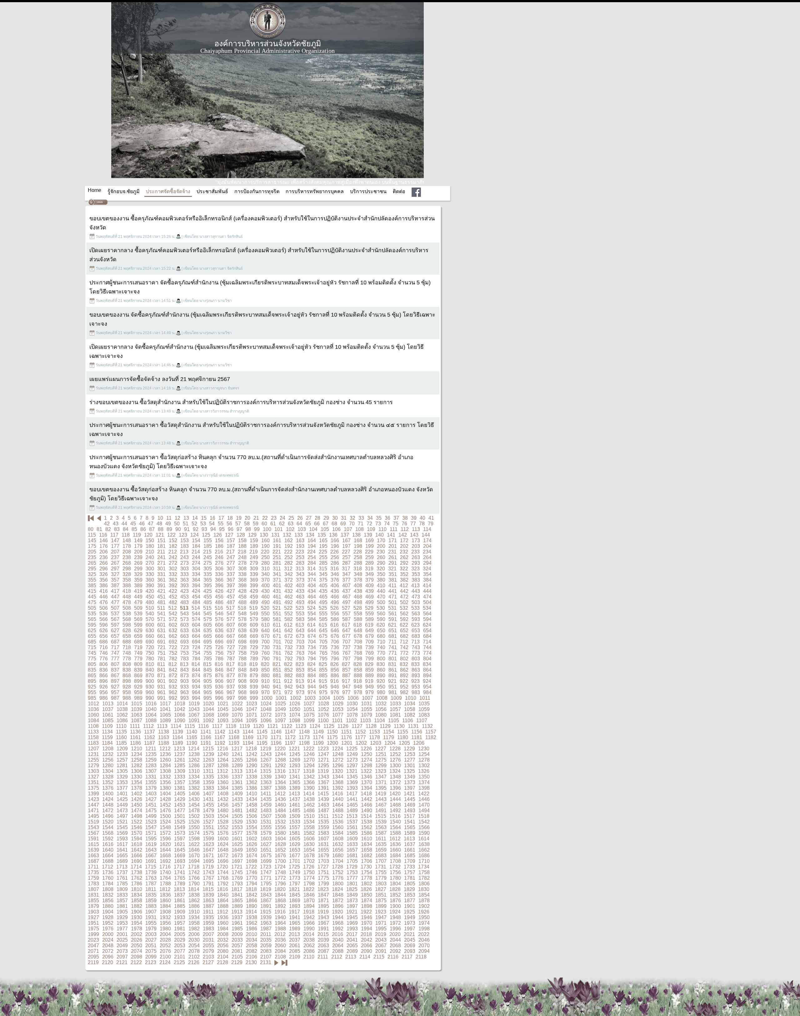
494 (312, 602)
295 (92, 568)
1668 (165, 855)
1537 (352, 821)
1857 (122, 900)
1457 (237, 805)
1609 (352, 838)
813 (184, 664)
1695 (208, 861)
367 (231, 580)
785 (207, 658)
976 (335, 692)
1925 (409, 911)
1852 (395, 895)
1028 (323, 703)
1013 (107, 703)
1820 (280, 889)
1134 (107, 731)
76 (404, 523)
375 (323, 580)
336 (219, 574)
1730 (366, 866)
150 (150, 540)
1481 (237, 810)
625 (92, 630)
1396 (395, 788)
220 (265, 551)
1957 (179, 923)
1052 (323, 709)
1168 (233, 737)
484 (196, 602)
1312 (222, 771)
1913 (236, 911)
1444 (395, 799)
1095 (251, 720)
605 (207, 625)
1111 (135, 726)
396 (219, 585)
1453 (179, 805)
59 (255, 523)
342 (288, 574)
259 (369, 557)
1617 (122, 844)
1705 (352, 861)
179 (138, 546)
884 (312, 675)
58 (247, 523)
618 (357, 625)
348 (358, 574)
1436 (280, 799)
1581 (294, 833)
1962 (251, 923)
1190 (191, 743)
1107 (421, 720)
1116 (203, 726)
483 (184, 602)
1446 (424, 799)
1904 (107, 911)
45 (133, 523)
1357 (179, 782)
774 (427, 653)
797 (346, 658)
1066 (179, 715)
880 (265, 675)
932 (173, 686)
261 (392, 557)
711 (392, 641)
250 (265, 557)
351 (392, 574)
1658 (366, 850)
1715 (150, 866)
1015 (136, 703)
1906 (136, 911)
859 (369, 670)
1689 (122, 861)
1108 (93, 726)
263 (416, 557)
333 (184, 574)
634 (196, 630)
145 (92, 540)
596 (103, 625)
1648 (222, 850)
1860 (165, 900)
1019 (194, 703)
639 (254, 630)
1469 (409, 805)
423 (184, 591)
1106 (407, 720)
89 (169, 529)
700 (265, 641)
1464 (337, 805)
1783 (93, 883)
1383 (208, 788)
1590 (424, 833)
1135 (121, 731)
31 (344, 518)
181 (161, 546)
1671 (208, 855)
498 (358, 602)
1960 (222, 923)
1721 (236, 866)
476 (103, 602)
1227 (380, 748)
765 (323, 653)
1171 (276, 737)
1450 (136, 805)
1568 (107, 833)
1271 (323, 760)
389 (138, 585)
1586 (366, 833)
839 (138, 670)
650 (381, 630)
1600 (222, 838)
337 (231, 574)
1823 (323, 889)
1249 (352, 754)
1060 (93, 715)
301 (161, 568)
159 (254, 540)
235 (92, 557)
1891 (266, 906)
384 (427, 580)
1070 (237, 715)
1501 (179, 816)
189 (254, 546)
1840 (222, 895)
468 (358, 596)
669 (254, 636)
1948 (395, 917)
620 (381, 625)
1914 (251, 911)
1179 (388, 737)
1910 (194, 911)
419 (138, 591)
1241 (237, 754)
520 (265, 608)
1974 (424, 923)
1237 (179, 754)
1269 (294, 760)
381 (392, 580)
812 (172, 664)
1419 (380, 793)
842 (173, 670)
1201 (346, 743)
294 (427, 563)
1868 (280, 900)
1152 (360, 731)
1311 (208, 771)
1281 (122, 765)
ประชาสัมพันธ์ (212, 191)
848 (242, 670)
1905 (122, 911)
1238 (194, 754)
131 (275, 535)
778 (126, 658)
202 (404, 546)
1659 (381, 850)
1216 (222, 748)
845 (207, 670)
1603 (266, 838)
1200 (332, 743)
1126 (343, 726)
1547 (151, 827)
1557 (294, 827)
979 (369, 692)
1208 (107, 748)
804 (427, 658)
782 (173, 658)
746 (103, 653)
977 (346, 692)
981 (392, 692)
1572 (165, 833)
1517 (409, 816)
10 (160, 518)
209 (138, 551)
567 (115, 619)
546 (219, 613)
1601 (237, 838)
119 (137, 535)
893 (416, 675)
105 (325, 529)
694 (196, 641)
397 (231, 585)
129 (252, 535)
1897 (352, 906)
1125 (328, 726)
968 (242, 692)
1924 (395, 911)
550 (265, 613)
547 (231, 613)
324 (427, 568)
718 (126, 647)
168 (358, 540)
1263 (208, 760)
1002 (295, 698)
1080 (381, 715)
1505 (237, 816)
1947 (381, 917)
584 (312, 619)
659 (138, 636)
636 (219, 630)
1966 (309, 923)
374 (312, 580)
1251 (381, 754)
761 (277, 653)
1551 (208, 827)
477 (115, 602)
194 (312, 546)
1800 (337, 883)
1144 (247, 731)
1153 (374, 731)
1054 (352, 709)
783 (184, 658)
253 (300, 557)
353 (416, 574)
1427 (151, 799)
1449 (122, 805)
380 (381, 580)
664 (196, 636)
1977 (122, 928)
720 (150, 647)
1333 (179, 776)
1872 (337, 900)
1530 (251, 821)
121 (160, 535)
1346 (366, 776)
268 (126, 563)
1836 (165, 895)
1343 (323, 776)
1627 (266, 844)
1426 (136, 799)
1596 (165, 838)
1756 (395, 872)
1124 (314, 726)
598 (126, 625)
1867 (266, 900)
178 (126, 546)
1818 (251, 889)
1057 (395, 709)
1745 (237, 872)
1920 (337, 911)
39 (414, 518)
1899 (381, 906)
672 (288, 636)
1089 (165, 720)
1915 (265, 911)
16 (212, 518)
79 (430, 523)
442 (404, 591)
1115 (189, 726)
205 (92, 551)
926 (103, 686)
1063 (136, 715)
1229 (409, 748)
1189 (177, 743)
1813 (179, 889)
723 (184, 647)
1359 (208, 782)
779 (138, 658)
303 (184, 568)
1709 (409, 861)
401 (277, 585)
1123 (300, 726)
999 (254, 698)
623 (415, 625)
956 (103, 692)
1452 (165, 805)
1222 (308, 748)
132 (287, 535)
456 (219, 596)
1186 (135, 743)
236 (103, 557)
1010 (410, 698)
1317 (294, 771)
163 (300, 540)
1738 (136, 872)
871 (161, 675)
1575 (208, 833)
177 (115, 546)
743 (416, 647)
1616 (107, 844)
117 (114, 535)
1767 (208, 878)
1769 (237, 878)
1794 (251, 883)
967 (231, 692)
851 (277, 670)
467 (346, 596)
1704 (337, 861)
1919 (323, 911)
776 (103, 658)
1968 (337, 923)
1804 (395, 883)
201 (392, 546)
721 (161, 647)
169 (369, 540)
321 (392, 568)
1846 (309, 895)
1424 (107, 799)
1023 (251, 703)
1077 (337, 715)
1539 (381, 821)
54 (212, 523)
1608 (337, 838)
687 (115, 641)
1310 (194, 771)
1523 (151, 821)
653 (416, 630)
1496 (107, 816)
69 (343, 523)
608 (242, 625)
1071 (251, 715)
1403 (151, 793)
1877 (409, 900)
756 (219, 653)
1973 (409, 923)
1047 (251, 709)
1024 (266, 703)
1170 (262, 737)
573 (184, 619)
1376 (107, 788)
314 (311, 568)
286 (335, 563)
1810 (136, 889)
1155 (402, 731)
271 (161, 563)
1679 (323, 855)
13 (186, 518)
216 (219, 551)
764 (312, 653)
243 (184, 557)
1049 (280, 709)
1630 (309, 844)
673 (300, 636)
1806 (424, 883)
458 (242, 596)
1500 (165, 816)
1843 (266, 895)
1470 (424, 805)
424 (196, 591)
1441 (352, 799)
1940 (280, 917)
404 (312, 585)
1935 (208, 917)
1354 (136, 782)
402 (288, 585)
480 (150, 602)
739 (369, 647)
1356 (165, 782)
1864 (222, 900)
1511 (323, 816)
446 (103, 596)
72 (369, 523)
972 (288, 692)
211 (161, 551)
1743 (208, 872)
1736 (107, 872)
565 (92, 619)
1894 (309, 906)
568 (126, 619)
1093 (222, 720)
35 (379, 518)
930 (150, 686)
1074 (294, 715)
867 (115, 675)
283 (300, 563)
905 (207, 681)
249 (254, 557)
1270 (309, 760)
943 (300, 686)
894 (427, 675)
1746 (251, 872)
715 (92, 647)
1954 (136, 923)
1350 (424, 776)
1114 (176, 726)
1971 (381, 923)
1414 (308, 793)
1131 (413, 726)
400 (265, 585)
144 (426, 535)
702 (288, 641)
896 (103, 681)
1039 (136, 709)
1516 (395, 816)
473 (416, 596)
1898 (366, 906)
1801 (352, 883)
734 (312, 647)
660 (150, 636)
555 (323, 613)
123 (183, 535)
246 (219, 557)
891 (392, 675)
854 (312, 670)
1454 (194, 805)
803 (416, 658)
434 (312, 591)
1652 (280, 850)
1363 (266, 782)
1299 (381, 765)
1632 (337, 844)
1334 (194, 776)
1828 (395, 889)
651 (392, 630)
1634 (366, 844)
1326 (423, 771)
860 (381, 670)
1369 (352, 782)
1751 (323, 872)
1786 (136, 883)
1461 (294, 805)
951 (392, 686)
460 (265, 596)
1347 (381, 776)
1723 (265, 866)
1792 (222, 883)
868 (126, 675)
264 (427, 557)
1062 (122, 715)
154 (196, 540)
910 (265, 681)
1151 (346, 731)
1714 (136, 866)
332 (173, 574)
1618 (136, 844)
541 (161, 613)
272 (173, 563)
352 (404, 574)
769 (369, 653)
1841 (237, 895)
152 (173, 540)
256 (335, 557)
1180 (402, 737)
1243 (266, 754)
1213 (179, 748)
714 (427, 641)
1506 (251, 816)
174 (427, 540)
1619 (151, 844)
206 (103, 551)
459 (254, 596)
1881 (122, 906)
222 (288, 551)
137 (345, 535)
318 (357, 568)
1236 (165, 754)
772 (404, 653)
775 (92, 658)
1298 (366, 765)
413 (415, 585)
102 (290, 529)
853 (300, 670)
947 (346, 686)
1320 (337, 771)
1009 (396, 698)
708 (358, 641)
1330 (136, 776)
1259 (151, 760)
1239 (208, 754)
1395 (381, 788)
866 (103, 675)
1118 (231, 726)
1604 (280, 838)
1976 (107, 928)
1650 (251, 850)
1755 (381, 872)
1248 (337, 754)
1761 (122, 878)
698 (242, 641)
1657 (352, 850)
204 (427, 546)
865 (92, 675)
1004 (324, 698)
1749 (294, 872)
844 (196, 670)
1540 (395, 821)
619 (369, 625)
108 (359, 529)
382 (404, 580)
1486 (309, 810)
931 (161, 686)
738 (358, 647)
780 (150, 658)
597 (115, 625)
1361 (237, 782)
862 (404, 670)
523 (300, 608)
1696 (222, 861)
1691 (151, 861)
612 (288, 625)
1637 (409, 844)
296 (103, 568)
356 (103, 580)
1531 (266, 821)
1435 (266, 799)
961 (161, 692)
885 (323, 675)
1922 (366, 911)
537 (115, 613)
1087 (136, 720)
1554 (251, 827)
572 (173, 619)
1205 (404, 743)
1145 (262, 731)
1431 (208, 799)
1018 (179, 703)
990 (150, 698)
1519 (93, 821)
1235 (151, 754)
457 (231, 596)
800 (381, 658)
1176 (346, 737)
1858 (136, 900)
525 (323, 608)
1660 (395, 850)
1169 (247, 737)
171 (392, 540)
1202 (361, 743)
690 (150, 641)
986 (103, 698)
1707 (381, 861)
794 (312, 658)
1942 (309, 917)
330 (150, 574)
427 (231, 591)
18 (230, 518)
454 (196, 596)
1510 (309, 816)
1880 (107, 906)
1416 (337, 793)
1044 (208, 709)
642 (288, 630)
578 (242, 619)
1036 (93, 709)
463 (300, 596)
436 (335, 591)
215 (207, 551)
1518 (423, 816)
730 (265, 647)
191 (277, 546)
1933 (179, 917)
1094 (237, 720)
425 (207, 591)
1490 (366, 810)
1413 (294, 793)
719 (138, 647)
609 (254, 625)
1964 (280, 923)
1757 (409, 872)
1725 (294, 866)
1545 (122, 827)
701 (277, 641)
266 (103, 563)
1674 (251, 855)
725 (207, 647)
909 (254, 681)
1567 (93, 833)
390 (150, 585)
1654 (309, 850)
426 (219, 591)
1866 (251, 900)
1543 (93, 827)
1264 (222, 760)
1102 (351, 720)
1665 (122, 855)
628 (126, 630)
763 (300, 653)
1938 (251, 917)
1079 (366, 715)
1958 (194, 923)
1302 (424, 765)
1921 (352, 911)
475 (92, 602)
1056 (381, 709)
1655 (323, 850)
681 (392, 636)
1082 (409, 715)
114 (427, 529)
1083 (424, 715)
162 (288, 540)
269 (138, 563)
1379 (151, 788)
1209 (122, 748)
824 (311, 664)
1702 (309, 861)
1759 (93, 878)
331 (161, 574)
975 (323, 692)
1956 (165, 923)
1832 (107, 895)
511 (161, 608)
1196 (276, 743)
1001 (281, 698)
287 (346, 563)
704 (312, 641)
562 (404, 613)
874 (196, 675)
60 (264, 523)
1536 (337, 821)
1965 (294, 923)
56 (229, 523)
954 (427, 686)
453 (184, 596)
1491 (381, 810)
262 (404, 557)
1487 (323, 810)
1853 (409, 895)
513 (184, 608)
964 (196, 692)
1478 (194, 810)
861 (392, 670)
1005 (338, 698)
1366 (309, 782)
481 (161, 602)
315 (323, 568)
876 (219, 675)
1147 (290, 731)
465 (323, 596)
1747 (266, 872)
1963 (266, 923)
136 (333, 535)
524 (311, 608)
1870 (309, 900)
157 (231, 540)
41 (431, 518)
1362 (251, 782)
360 (150, 580)
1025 (280, 703)
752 (173, 653)
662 (173, 636)
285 (323, 563)
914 (311, 681)
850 (265, 670)
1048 (266, 709)
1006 (353, 698)
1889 (237, 906)
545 (207, 613)
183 (184, 546)
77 (413, 523)
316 (334, 568)
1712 (107, 866)
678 (358, 636)
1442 (366, 799)
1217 (236, 748)
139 (368, 535)
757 (231, 653)
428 (242, 591)
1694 (194, 861)
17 (221, 518)
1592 (107, 838)
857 (346, 670)
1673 (237, 855)
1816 (222, 889)
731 (277, 647)
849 (254, 670)
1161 (135, 737)
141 (391, 535)
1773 (294, 878)
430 (265, 591)
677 (346, 636)
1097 (280, 720)
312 (288, 568)
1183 (93, 743)
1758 (424, 872)
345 (323, 574)
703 (300, 641)
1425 (122, 799)
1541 (409, 821)
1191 (205, 743)
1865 (237, 900)
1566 (424, 827)
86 (143, 529)
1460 (280, 805)
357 (115, 580)
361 (161, 580)
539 (138, 613)
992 (173, 698)
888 (358, 675)
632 (173, 630)
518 (242, 608)
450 (150, 596)
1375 (93, 788)
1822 (308, 889)
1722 (251, 866)
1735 (93, 872)
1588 (395, 833)
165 (323, 540)
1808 (107, 889)
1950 (424, 917)
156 (219, 540)
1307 (151, 771)
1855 (93, 900)
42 (107, 523)
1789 (179, 883)
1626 (251, 844)
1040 (151, 709)
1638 (424, 844)
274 (196, 563)
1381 (179, 788)
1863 (208, 900)
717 (115, 647)
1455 (208, 805)
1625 (237, 844)
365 (207, 580)
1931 (151, 917)
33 (361, 518)
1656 (337, 850)
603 (184, 625)
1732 (395, 866)
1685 (409, 855)
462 (288, 596)
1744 (222, 872)
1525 (179, 821)
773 (416, 653)
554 (312, 613)
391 (161, 585)
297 (115, 568)
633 (184, 630)
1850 (366, 895)
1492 (395, 810)
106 (336, 529)
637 (231, 630)
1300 (395, 765)
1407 (208, 793)
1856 (107, 900)
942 (288, 686)
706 (335, 641)
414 (427, 585)
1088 (151, 720)
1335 (208, 776)
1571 (151, 833)
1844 (280, 895)
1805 (409, 883)
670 (265, 636)
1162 (149, 737)
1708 (395, 861)
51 (185, 523)
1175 (332, 737)
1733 (409, 866)
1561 (352, 827)
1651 (266, 850)
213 (184, 551)
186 (219, 546)
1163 (163, 737)
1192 (219, 743)
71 (360, 523)
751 (161, 653)
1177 (360, 737)
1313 (236, 771)
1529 (237, 821)
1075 (309, 715)
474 (427, 596)
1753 (352, 872)
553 (300, 613)
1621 (179, 844)
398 (242, 585)
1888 (222, 906)
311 (277, 568)
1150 (332, 731)
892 (404, 675)
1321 (352, 771)
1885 (179, 906)
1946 (366, 917)
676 (335, 636)
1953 (122, 923)
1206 (418, 743)
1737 (122, 872)
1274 (366, 760)
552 (288, 613)
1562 (366, 827)
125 (206, 535)
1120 (258, 726)
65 (308, 523)
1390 (309, 788)
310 (265, 568)
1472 (107, 810)
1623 (208, 844)
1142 (219, 731)
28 (317, 518)
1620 (165, 844)
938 (242, 686)
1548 (165, 827)
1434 (251, 799)
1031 (366, 703)
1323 (380, 771)
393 (184, 585)
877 (231, 675)
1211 (150, 748)
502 (404, 602)
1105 (393, 720)
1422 (423, 793)
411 (392, 585)
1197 (290, 743)
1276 (395, 760)
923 (415, 681)
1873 (352, 900)
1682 (366, 855)
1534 (309, 821)
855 (323, 670)
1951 (93, 923)
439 (369, 591)
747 (115, 653)
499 (369, 602)
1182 (430, 737)
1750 (309, 872)
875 (207, 675)
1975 (93, 928)
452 (173, 596)
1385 (237, 788)
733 (300, 647)
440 (381, 591)
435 (323, 591)
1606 (309, 838)
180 (150, 546)
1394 (366, 788)
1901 (409, 906)
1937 (237, 917)
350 (381, 574)
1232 (107, 754)
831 (392, 664)
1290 (251, 765)
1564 (395, 827)
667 (231, 636)
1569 (122, 833)
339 (254, 574)
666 (219, 636)
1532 (280, 821)
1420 (395, 793)
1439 (323, 799)
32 (352, 518)
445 (92, 596)
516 (219, 608)
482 (173, 602)
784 (196, 658)
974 (312, 692)
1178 (374, 737)
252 (288, 557)
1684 (395, 855)
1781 (409, 878)
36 (387, 518)
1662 (424, 850)
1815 (208, 889)
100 (267, 529)
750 (150, 653)
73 (378, 523)
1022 (237, 703)
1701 (294, 861)
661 (161, 636)
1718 (193, 866)
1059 (424, 709)
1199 (318, 743)
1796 (280, 883)
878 (242, 675)
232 (404, 551)
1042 (179, 709)
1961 (237, 923)
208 (126, 551)
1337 (237, 776)
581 (277, 619)
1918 (308, 911)
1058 (409, 709)
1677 (294, 855)
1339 (266, 776)
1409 (237, 793)
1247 (323, 754)
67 (325, 523)
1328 (107, 776)
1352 (107, 782)
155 (207, 540)
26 (300, 518)
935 (207, 686)
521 (276, 608)
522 (288, 608)
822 (288, 664)
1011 (424, 698)
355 (92, 580)
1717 (179, 866)
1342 (309, 776)
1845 (294, 895)
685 (92, 641)
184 (196, 546)
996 (219, 698)
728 (242, 647)
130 (264, 535)
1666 (136, 855)
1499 (151, 816)
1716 (165, 866)
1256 (107, 760)
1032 (381, 703)
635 (207, 630)
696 (219, 641)
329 (138, 574)
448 (126, 596)
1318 (308, 771)
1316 (280, 771)
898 (126, 681)
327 (115, 574)
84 (125, 529)
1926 (423, 911)
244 (196, 557)
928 (126, 686)
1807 (93, 889)
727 (231, 647)
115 (92, 535)
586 (335, 619)
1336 (222, 776)
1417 (352, 793)
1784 (107, 883)
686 (103, 641)
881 (277, 675)
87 (152, 529)
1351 (93, 782)
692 (173, 641)
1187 (149, 743)
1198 (304, 743)
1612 (395, 838)
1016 (151, 703)
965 (207, 692)
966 (219, 692)
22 (265, 518)
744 (427, 647)
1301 (409, 765)
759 (254, 653)
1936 (222, 917)
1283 (151, 765)
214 (196, 551)
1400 (107, 793)
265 (92, 563)
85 (134, 529)
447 (115, 596)
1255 (93, 760)
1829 (409, 889)
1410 (251, 793)
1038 (122, 709)
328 (126, 574)
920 (381, 681)
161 (277, 540)
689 (138, 641)
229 (369, 551)
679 (369, 636)
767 (346, 653)
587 (346, 619)
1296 (337, 765)
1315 (265, 771)
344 (312, 574)
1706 (366, 861)
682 (404, 636)
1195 (262, 743)
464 (312, 596)
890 (381, 675)
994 (196, 698)
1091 (194, 720)
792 (288, 658)
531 (392, 608)
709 (369, 641)
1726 (308, 866)
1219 (265, 748)
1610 (366, 838)
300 (150, 568)
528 (357, 608)
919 (369, 681)
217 (230, 551)
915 (323, 681)
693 (184, 641)
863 (416, 670)
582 (288, 619)
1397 (409, 788)
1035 (424, 703)
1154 (388, 731)
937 (231, 686)
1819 (265, 889)
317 (346, 568)
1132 (427, 726)
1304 (107, 771)
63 (290, 523)
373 (300, 580)
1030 (352, 703)
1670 (194, 855)
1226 (366, 748)
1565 (409, 827)
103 (302, 529)
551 (277, 613)
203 (416, 546)
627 (115, 630)
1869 (294, 900)
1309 (179, 771)
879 (254, 675)
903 (184, 681)
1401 (122, 793)
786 (219, 658)
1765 (179, 878)
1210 (136, 748)
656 (103, 636)
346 (335, 574)
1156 (416, 731)
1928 (107, 917)
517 (230, 608)
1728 (337, 866)
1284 (165, 765)
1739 (151, 872)
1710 (424, 861)
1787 (151, 883)
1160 (121, 737)
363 (184, 580)
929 (138, 686)
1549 (179, 827)
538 (126, 613)
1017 (165, 703)
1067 (194, 715)
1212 (165, 748)
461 (277, 596)
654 (427, 630)
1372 (395, 782)
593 (416, 619)
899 (138, 681)
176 (103, 546)
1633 (352, 844)
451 (161, 596)
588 (358, 619)
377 (346, 580)
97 (239, 529)
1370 (366, 782)
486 (219, 602)
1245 (294, 754)
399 (254, 585)
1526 (194, 821)
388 (126, 585)
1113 (162, 726)
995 (207, 698)
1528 (222, 821)
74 (387, 523)
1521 (122, 821)
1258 (136, 760)
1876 (395, 900)
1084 (93, 720)
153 (184, 540)
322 (404, 568)
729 (254, 647)
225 (323, 551)
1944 (337, 917)
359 (138, 580)
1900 (395, 906)
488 (242, 602)
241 (161, 557)
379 (369, 580)
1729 (352, 866)
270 (150, 563)
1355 (151, 782)
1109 (107, 726)
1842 (251, 895)
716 (103, 647)
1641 (122, 850)
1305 (122, 771)
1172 (290, 737)
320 (381, 568)
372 (288, 580)
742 (404, 647)
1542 (424, 821)
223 (300, 551)
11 (169, 518)
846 (219, 670)
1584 (337, 833)
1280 (107, 765)
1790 (194, 883)
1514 (366, 816)
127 (229, 535)
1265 (237, 760)
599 (138, 625)
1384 (222, 788)
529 (369, 608)
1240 (222, 754)
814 (196, 664)
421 (161, 591)
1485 (294, 810)
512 (172, 608)
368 (242, 580)
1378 (136, 788)
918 (357, 681)
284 (312, 563)
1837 (179, 895)
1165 (191, 737)
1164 (177, 737)
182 (173, 546)
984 (427, 692)
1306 (136, 771)
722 (173, 647)
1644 (165, 850)
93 (204, 529)
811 (161, 664)
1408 (222, 793)
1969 (352, 923)
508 (126, 608)
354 (427, 574)
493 (300, 602)
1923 (380, 911)
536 (103, 613)
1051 (309, 709)
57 (238, 523)
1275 (381, 760)
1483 (266, 810)
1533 (294, 821)
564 (427, 613)
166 (335, 540)
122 (171, 535)
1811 (150, 889)
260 (381, 557)
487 (231, 602)
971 (277, 692)
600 (150, 625)
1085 (107, 720)
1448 (107, 805)
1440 (337, 799)
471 (392, 596)
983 (416, 692)
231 (392, 551)
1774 (309, 878)
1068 (208, 715)
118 (126, 535)
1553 (237, 827)
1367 (323, 782)
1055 (366, 709)
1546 (136, 827)
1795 (266, 883)
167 (346, 540)
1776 (337, 878)
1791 (208, 883)
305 (207, 568)
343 (300, 574)
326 (103, 574)
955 (92, 692)
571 (161, 619)
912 (288, 681)
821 (276, 664)
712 (404, 641)
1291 (266, 765)
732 (288, 647)
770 (381, 653)
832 (404, 664)
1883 (151, 906)
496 (335, 602)
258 (358, 557)
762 (288, 653)
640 (265, 630)
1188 (163, 743)
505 (92, 608)
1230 (423, 748)
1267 (266, 760)
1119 (244, 726)
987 (115, 698)
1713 (122, 866)
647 (346, 630)
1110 (121, 726)
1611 (380, 838)
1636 (395, 844)
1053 (337, 709)
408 (358, 585)
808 (126, 664)
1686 (424, 855)
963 (184, 692)
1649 (237, 850)
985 (92, 698)
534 (427, 608)
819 (253, 664)
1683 (381, 855)
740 (381, 647)
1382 (194, 788)
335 (207, 574)
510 (150, 608)
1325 (409, 771)
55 (220, 523)
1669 (179, 855)
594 (427, 619)
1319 (323, 771)
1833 (122, 895)
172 (404, 540)
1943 (323, 917)
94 (213, 529)
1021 (222, 703)
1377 (122, 788)
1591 (93, 838)
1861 (179, 900)
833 (415, 664)
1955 (151, 923)
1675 (266, 855)
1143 (233, 731)
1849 (352, 895)
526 (334, 608)
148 (126, 540)
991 (161, 698)
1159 (107, 737)
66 (317, 523)
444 (427, 591)
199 (369, 546)
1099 (309, 720)
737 (346, 647)
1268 (280, 760)
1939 (266, 917)
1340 (280, 776)
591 (392, 619)
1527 (208, 821)
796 (335, 658)
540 (150, 613)
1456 (222, 805)
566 (103, 619)
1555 (266, 827)
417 (115, 591)
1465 (352, 805)
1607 (323, 838)
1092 (208, 720)
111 (394, 529)
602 (173, 625)
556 (335, 613)
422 (173, 591)
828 (357, 664)
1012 (93, 703)
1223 (323, 748)
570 (150, 619)
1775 (323, 878)
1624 (222, 844)
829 (369, 664)
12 (177, 518)
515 (207, 608)
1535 (323, 821)
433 (300, 591)
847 (231, 670)
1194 (247, 743)
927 (115, 686)
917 (346, 681)
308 (242, 568)
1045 (222, 709)
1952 (107, 923)
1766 (194, 878)
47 (150, 523)
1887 (208, 906)
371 (277, 580)
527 (346, 608)
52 (194, 523)
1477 (179, 810)
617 (346, 625)
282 (288, 563)
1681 (352, 855)
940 (265, 686)
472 (404, 596)
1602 (251, 838)
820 (265, 664)
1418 (366, 793)
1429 (179, 799)
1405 (179, 793)
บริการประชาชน (368, 191)
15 (204, 518)
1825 (352, 889)
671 (277, 636)
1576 (222, 833)
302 (173, 568)
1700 (280, 861)
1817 (236, 889)
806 (103, 664)
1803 (381, 883)
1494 (424, 810)
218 (242, 551)
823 (300, 664)
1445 (409, 799)
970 (265, 692)
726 (219, 647)
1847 (323, 895)
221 (276, 551)
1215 (208, 748)
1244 (280, 754)
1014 (122, 703)
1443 (381, 799)
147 (115, 540)
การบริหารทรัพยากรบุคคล (315, 191)
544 (196, 613)
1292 (280, 765)
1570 (136, 833)
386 (103, 585)
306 (219, 568)
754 (196, 653)
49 (168, 523)
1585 (352, 833)
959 (138, 692)
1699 (266, 861)
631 (161, 630)
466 (335, 596)
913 (300, 681)
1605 (294, 838)
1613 (409, 838)
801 (392, 658)
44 (124, 523)
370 (265, 580)
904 (196, 681)
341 (277, 574)
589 (369, 619)
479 (138, 602)
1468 (395, 805)
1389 (294, 788)
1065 (165, 715)
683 (416, 636)
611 (277, 625)
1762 (136, 878)
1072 (266, 715)
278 (242, 563)
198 (358, 546)
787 (231, 658)
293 (416, 563)
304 (196, 568)
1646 (194, 850)
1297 (352, 765)
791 (277, 658)
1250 (366, 754)
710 (381, 641)
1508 (280, 816)
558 (358, 613)
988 (126, 698)
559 (369, 613)
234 (427, 551)
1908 (165, 911)
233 (415, 551)
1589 (409, 833)
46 (142, 523)
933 (184, 686)
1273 (352, 760)
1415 (323, 793)
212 (172, 551)
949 (369, 686)
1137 (149, 731)
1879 (93, 906)
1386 (251, 788)
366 (219, 580)
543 (184, 613)
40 (422, 518)
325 (92, 574)
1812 (165, 889)
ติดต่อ (399, 191)
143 (414, 535)
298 (126, 568)
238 (126, 557)
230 (381, 551)
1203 (375, 743)
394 (196, 585)
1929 (122, 917)
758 (242, 653)
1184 (107, 743)
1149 (318, 731)
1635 (381, 844)
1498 (136, 816)
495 (323, 602)
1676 (280, 855)
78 (422, 523)
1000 (266, 698)
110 (382, 529)
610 (265, 625)
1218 (251, 748)
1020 (208, 703)
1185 (121, 743)
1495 (93, 816)
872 (173, 675)
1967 (323, 923)
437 (346, 591)
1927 (93, 917)
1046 (237, 709)
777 (115, 658)
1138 (163, 731)
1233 (122, 754)
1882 (136, 906)
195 (323, 546)
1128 (371, 726)
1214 (193, 748)
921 (392, 681)
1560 (337, 827)
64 (299, 523)
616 (334, 625)
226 (334, 551)
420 (150, 591)
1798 (309, 883)
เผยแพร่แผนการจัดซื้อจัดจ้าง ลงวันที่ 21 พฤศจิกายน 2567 (159, 379)
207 (115, 551)
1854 (424, 895)
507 (115, 608)
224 (311, 551)
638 (242, 630)
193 (300, 546)
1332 (165, 776)
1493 (409, 810)
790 (265, 658)
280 (265, 563)
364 (196, 580)
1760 (107, 878)
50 (177, 523)
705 (323, 641)
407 (346, 585)
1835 (151, 895)
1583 (323, 833)
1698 (251, 861)
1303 (93, 771)
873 (184, 675)
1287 (208, 765)
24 (282, 518)
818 (242, 664)
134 (310, 535)
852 (288, 670)
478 (126, 602)
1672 (222, 855)
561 (392, 613)
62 (282, 523)
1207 (93, 748)
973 (300, 692)
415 (92, 591)
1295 (323, 765)
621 (392, 625)
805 (92, 664)
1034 (409, 703)
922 (404, 681)
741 (392, 647)
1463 (323, 805)
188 (242, 546)
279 (254, 563)
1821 (294, 889)
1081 (395, 715)
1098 (294, 720)
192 (288, 546)
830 (381, 664)
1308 (165, 771)
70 (352, 523)
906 (219, 681)
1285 (179, 765)
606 (219, 625)
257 (346, 557)
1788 (165, 883)
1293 (294, 765)
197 (346, 546)
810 (150, 664)
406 (335, 585)
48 (159, 523)
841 (161, 670)
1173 (304, 737)
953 (416, 686)
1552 (222, 827)
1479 (208, 810)
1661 (409, 850)
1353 (122, 782)
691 (161, 641)
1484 (280, 810)
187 (231, 546)
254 (312, 557)
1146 (276, 731)
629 (138, 630)
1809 (122, 889)
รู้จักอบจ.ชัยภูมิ (124, 191)
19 (239, 518)
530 (381, 608)
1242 (251, 754)
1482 (251, 810)
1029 (337, 703)
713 (415, 641)
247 (231, 557)
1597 (179, 838)
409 (369, 585)
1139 (177, 731)
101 (278, 529)
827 (346, 664)
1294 (309, 765)
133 (298, 535)
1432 (222, 799)
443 (416, 591)
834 (427, 664)
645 (323, 630)
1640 (107, 850)
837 (115, 670)
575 (207, 619)
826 (334, 664)
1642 (136, 850)
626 (103, 630)
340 (265, 574)
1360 (222, 782)
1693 (179, 861)
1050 (294, 709)
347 (346, 574)
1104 (379, 720)
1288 (222, 765)
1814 (193, 889)
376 (335, 580)
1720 (222, 866)
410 (381, 585)
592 (404, 619)
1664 (107, 855)
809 (138, 664)
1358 (194, 782)
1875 (381, 900)
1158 (93, 737)
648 (358, 630)
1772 (280, 878)
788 (242, 658)
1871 (323, 900)
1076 (323, 715)
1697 (237, 861)
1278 (424, 760)
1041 (165, 709)
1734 (423, 866)
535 (92, 613)
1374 (424, 782)
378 (358, 580)
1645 (179, 850)
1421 (409, 793)
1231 (93, 754)
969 (254, 692)
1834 (136, 895)
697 (231, 641)
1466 (366, 805)
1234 (136, 754)
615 (323, 625)
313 (300, 568)
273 (184, 563)
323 (415, 568)
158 (242, 540)
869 (138, 675)
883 (300, 675)
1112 (148, 726)
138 (356, 535)
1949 (409, 917)
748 (126, 653)
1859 (151, 900)
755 (207, 653)
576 (219, 619)
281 (277, 563)
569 (138, 619)
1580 (280, 833)
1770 (251, 878)
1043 (194, 709)
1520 (107, 821)
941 (277, 686)
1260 (165, 760)
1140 (191, 731)
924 (427, 681)
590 (381, 619)
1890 (251, 906)
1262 (194, 760)
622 (404, 625)
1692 (165, 861)
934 (196, 686)
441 (392, 591)
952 (404, 686)
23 (274, 518)
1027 (309, 703)
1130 (399, 726)
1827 (380, 889)
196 (335, 546)
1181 (416, 737)
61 (273, 523)
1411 (265, 793)
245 (207, 557)
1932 (165, 917)
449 (138, 596)
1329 (122, 776)
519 (253, 608)
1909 (179, 911)
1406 (194, 793)
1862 (194, 900)
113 (416, 529)
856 (335, 670)
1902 (424, 906)
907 (231, 681)
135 (322, 535)
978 (358, 692)
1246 (309, 754)
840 (150, 670)
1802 (366, 883)
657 (115, 636)
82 (108, 529)
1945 (352, 917)
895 (92, 681)
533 (415, 608)
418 (126, 591)
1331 (151, 776)
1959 (208, 923)
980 (381, 692)
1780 (395, 878)
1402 (136, 793)
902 (173, 681)
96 (230, 529)
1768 (222, 878)
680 (381, 636)
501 (392, 602)
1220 (280, 748)
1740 (165, 872)
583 (300, 619)
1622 (194, 844)
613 (300, 625)
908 (242, 681)
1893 (294, 906)
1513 (352, 816)
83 (117, 529)
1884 (165, 906)
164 (312, 540)
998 (242, 698)
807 (115, 664)
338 (242, 574)
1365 (294, 782)
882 (288, 675)
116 (103, 535)
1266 (251, 760)
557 (346, 613)
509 (138, 608)
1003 (310, 698)
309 (254, 568)
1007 (367, 698)
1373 (409, 782)
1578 (251, 833)
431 (277, 591)
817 (230, 664)
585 (323, 619)
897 (115, 681)
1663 (93, 855)
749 (138, 653)
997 (231, 698)
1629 (294, 844)
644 (312, 630)
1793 (237, 883)
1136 (135, 731)
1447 (93, 805)
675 (323, 636)
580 (265, 619)
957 (115, 692)
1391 (323, 788)
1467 (381, 805)
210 (150, 551)
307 (231, 568)
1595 (151, 838)
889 (369, 675)
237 (115, 557)
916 (334, 681)
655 (92, 636)
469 (369, 596)
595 (92, 625)
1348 (395, 776)
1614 (423, 838)
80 (90, 529)
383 (416, 580)
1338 (251, 776)
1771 (266, 878)
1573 (179, 833)
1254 (424, 754)
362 (173, 580)
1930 (136, 917)
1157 (430, 731)
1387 (266, 788)
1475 (151, 810)
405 (323, 585)
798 (358, 658)
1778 (366, 878)
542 (173, 613)
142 (402, 535)
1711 (93, 866)
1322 (366, 771)
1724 (280, 866)
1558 (309, 827)
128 (241, 535)
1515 (380, 816)
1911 (208, 911)
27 (309, 518)
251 (277, 557)
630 (150, 630)
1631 (323, 844)
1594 (136, 838)
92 (195, 529)
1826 (366, 889)
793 (300, 658)
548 (242, 613)
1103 (365, 720)
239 (138, 557)
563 (416, 613)
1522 (136, 821)
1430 (194, 799)
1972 (395, 923)
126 (217, 535)
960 (150, 692)
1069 (222, 715)
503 (416, 602)
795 (323, 658)
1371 (381, 782)
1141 (205, 731)
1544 (107, 827)
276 (219, 563)
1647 (208, 850)
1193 (233, 743)
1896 (337, 906)
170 (381, 540)
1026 (294, 703)
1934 (194, 917)
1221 (294, 748)
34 (370, 518)
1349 (409, 776)
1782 (424, 878)
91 (187, 529)
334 (196, 574)
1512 (337, 816)
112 (405, 529)
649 (369, 630)
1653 (294, 850)
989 (138, 698)
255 (323, 557)
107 (348, 529)
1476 (165, 810)
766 (335, 653)
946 (335, 686)
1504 (222, 816)
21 (256, 518)
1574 (194, 833)
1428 (165, 799)
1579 (266, 833)
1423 (93, 799)
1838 (194, 895)
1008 (382, 698)
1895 (323, 906)
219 (253, 551)
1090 (179, 720)
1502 (194, 816)
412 (404, 585)
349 (369, 574)
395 (207, 585)
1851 (381, 895)
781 (161, 658)
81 (99, 529)
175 (92, 546)
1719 (208, 866)
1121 (272, 726)
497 (346, 602)
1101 (337, 720)
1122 (286, 726)
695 (207, 641)
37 (396, 518)
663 (184, 636)
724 (196, 647)
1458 (251, 805)
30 (335, 518)
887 (346, 675)
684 (427, 636)
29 (326, 518)
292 (404, 563)
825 (323, 664)
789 (254, 658)
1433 (237, 799)
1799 (323, 883)
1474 (136, 810)
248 (242, 557)
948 (358, 686)
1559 (323, 827)
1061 (107, 715)
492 (288, 602)
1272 (337, 760)
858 (358, 670)
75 (395, 523)
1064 (151, 715)
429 (254, 591)
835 (92, 670)
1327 (93, 776)
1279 (93, 765)
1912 (222, 911)
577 (231, 619)
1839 (208, 895)
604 (196, 625)
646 (335, 630)
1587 (381, 833)
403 (300, 585)
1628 (280, 844)
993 (184, 698)
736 (335, 647)
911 (277, 681)
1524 (165, 821)
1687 (93, 861)
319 (369, 568)
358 (126, 580)
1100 (323, 720)
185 (207, 546)
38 (405, 518)
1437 (294, 799)
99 (257, 529)
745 (92, 653)
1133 (93, 731)
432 (288, 591)
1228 (395, 748)
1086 (122, 720)
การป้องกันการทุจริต (256, 191)
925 (92, 686)
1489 (352, 810)
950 (381, 686)
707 (346, 641)
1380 (165, 788)
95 (222, 529)
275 (207, 563)
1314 (251, 771)
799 (369, 658)
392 (173, 585)
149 (138, 540)
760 (265, 653)
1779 (381, 878)
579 (254, 619)
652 (404, 630)
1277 (409, 760)
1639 (93, 850)
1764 (165, 878)
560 (381, 613)
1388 (280, 788)
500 (381, 602)
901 (161, 681)
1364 (280, 782)
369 (254, 580)
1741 (179, 872)
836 (103, 670)
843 (184, 670)
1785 (122, 883)
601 (161, 625)
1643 (151, 850)
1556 (280, 827)
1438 (309, 799)
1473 (122, 810)
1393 (352, 788)
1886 (194, 906)
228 (357, 551)
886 (335, 675)
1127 (357, 726)
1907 (151, 911)
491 (277, 602)
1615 (93, 844)
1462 (309, 805)
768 (358, 653)
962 (173, 692)
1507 (266, 816)
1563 (381, 827)
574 (196, 619)
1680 (337, 855)
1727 (323, 866)
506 (103, 608)
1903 (93, 911)
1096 (266, 720)
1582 (309, 833)
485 (207, 602)
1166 (205, 737)
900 (150, 681)
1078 (352, 715)
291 (392, 563)
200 (381, 546)
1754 (366, 872)
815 (207, 664)
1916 (280, 911)
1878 (424, 900)
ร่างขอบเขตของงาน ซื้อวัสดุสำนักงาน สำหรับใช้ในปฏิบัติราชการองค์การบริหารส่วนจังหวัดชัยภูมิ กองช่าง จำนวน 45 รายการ (241, 402)
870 (150, 675)
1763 (151, 878)
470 (381, 596)
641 (277, 630)
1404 (165, 793)
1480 (222, 810)
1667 (151, 855)
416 (103, 591)
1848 (337, 895)
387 (115, 585)
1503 (208, 816)
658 (126, 636)
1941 (294, 917)
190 (265, 546)
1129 (385, 726)
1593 (122, 838)
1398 (424, 788)
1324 (395, 771)
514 (196, 608)
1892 (280, 906)
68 (334, 523)
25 (291, 518)
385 (92, 585)
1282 (136, 765)
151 (161, 540)
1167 (219, 737)
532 (404, 608)
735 (323, 647)
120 (148, 535)
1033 (395, 703)
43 (115, 523)
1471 (93, 810)
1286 (194, 765)
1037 (107, 709)
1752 (337, 872)
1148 (304, 731)
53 (203, 523)
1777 (352, 878)
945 (323, 686)
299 (138, 568)
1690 (136, 861)
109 (371, 529)
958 (126, 692)
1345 (352, 776)
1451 (151, 805)
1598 (194, 838)
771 (392, 653)
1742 (194, 872)
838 (126, 670)
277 (231, 563)
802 (404, 658)
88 (160, 529)
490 (265, 602)
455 (207, 596)
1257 (122, 760)
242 (173, 557)
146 (103, 540)
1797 (294, 883)
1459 (266, 805)
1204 (390, 743)
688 (126, 641)
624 (427, 625)
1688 (107, 861)
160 (265, 540)
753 (184, 653)
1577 (237, 833)
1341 (294, 776)
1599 (208, 838)
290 (381, 563)
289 (369, 563)
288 (358, 563)
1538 (366, 821)
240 (150, 557)
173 (416, 540)
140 (379, 535)
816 (219, 664)
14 (195, 518)
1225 (352, 748)
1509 (294, 816)
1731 (380, 866)
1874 (366, 900)
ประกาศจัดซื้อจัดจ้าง (168, 191)
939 (254, 686)
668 (242, 636)
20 (247, 518)
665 (207, 636)
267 (115, 563)
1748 (280, 872)
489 (254, 602)
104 (313, 529)
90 (178, 529)
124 (194, 535)
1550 (194, 827)
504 (427, 602)
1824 (337, 889)
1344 (337, 776)
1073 (280, 715)
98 (248, 529)
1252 (395, 754)
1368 (337, 782)
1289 (237, 765)
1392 (337, 788)
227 (346, 551)
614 (311, 625)
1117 (217, 726)
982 (404, 692)
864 (427, 670)
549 (254, 613)
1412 (280, 793)
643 (300, 630)
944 (312, 686)
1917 (294, 911)
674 (312, 636)
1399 (93, 793)
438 (358, 591)
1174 (318, 737)
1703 (323, 861)
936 (219, 686)
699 (254, 641)
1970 (366, 923)
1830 (423, 889)
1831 (93, 895)
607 (231, 625)
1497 (122, 816)
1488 (337, 810)
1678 (309, 855)
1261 (179, 760)
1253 (409, 754)
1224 (337, 748)
